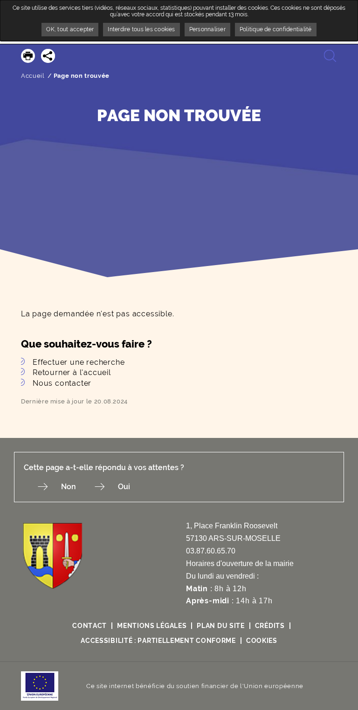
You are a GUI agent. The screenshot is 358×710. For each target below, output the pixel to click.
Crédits (270, 625)
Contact (89, 625)
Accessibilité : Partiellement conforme (158, 640)
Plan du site (220, 625)
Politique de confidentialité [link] (276, 29)
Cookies (261, 640)
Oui (124, 486)
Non (68, 486)
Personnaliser (207, 29)
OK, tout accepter (70, 29)
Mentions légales (151, 625)
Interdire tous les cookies (141, 29)
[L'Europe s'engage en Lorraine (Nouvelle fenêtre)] (39, 685)
